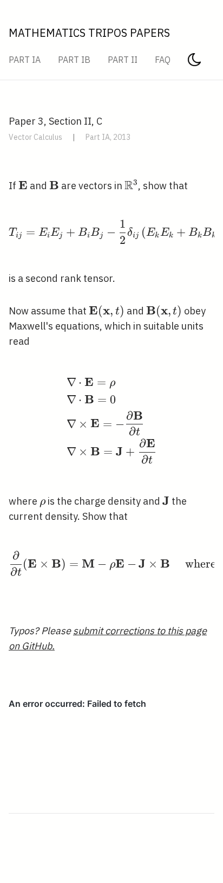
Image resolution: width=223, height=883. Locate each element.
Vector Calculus (35, 137)
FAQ (162, 59)
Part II (122, 59)
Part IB (74, 59)
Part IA (25, 59)
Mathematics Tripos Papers (89, 32)
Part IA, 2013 (108, 137)
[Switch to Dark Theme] (194, 62)
